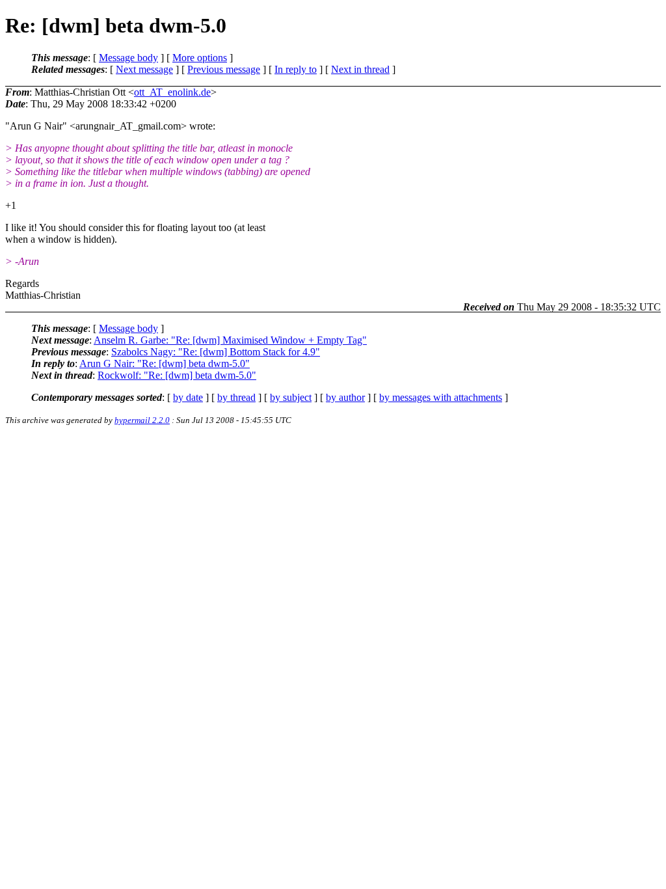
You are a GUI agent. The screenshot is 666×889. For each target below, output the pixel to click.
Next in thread (360, 69)
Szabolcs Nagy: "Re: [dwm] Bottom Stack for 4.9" (215, 351)
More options (199, 57)
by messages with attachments (440, 397)
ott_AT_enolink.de (172, 92)
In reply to (295, 69)
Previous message (223, 69)
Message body (128, 57)
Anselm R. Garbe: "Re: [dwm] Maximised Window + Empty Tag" (230, 340)
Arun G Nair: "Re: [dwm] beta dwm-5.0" (164, 363)
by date (188, 397)
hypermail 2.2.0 (142, 420)
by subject (291, 397)
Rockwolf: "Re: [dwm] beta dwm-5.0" (177, 375)
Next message (144, 69)
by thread (236, 397)
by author (345, 397)
